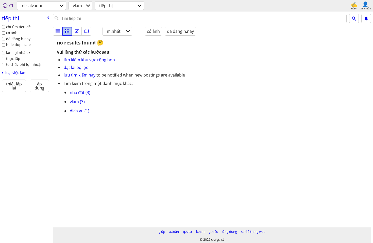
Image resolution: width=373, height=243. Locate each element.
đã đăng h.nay (18, 38)
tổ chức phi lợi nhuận (24, 64)
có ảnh (12, 32)
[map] (86, 31)
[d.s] (57, 31)
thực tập (13, 58)
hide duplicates (19, 44)
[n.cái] (67, 31)
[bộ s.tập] (77, 31)
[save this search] (366, 18)
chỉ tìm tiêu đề (18, 26)
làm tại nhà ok (18, 52)
